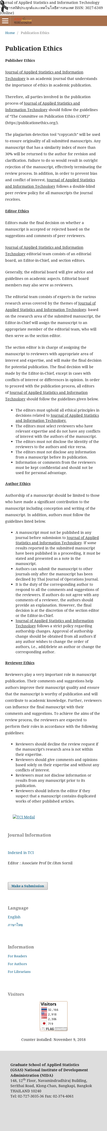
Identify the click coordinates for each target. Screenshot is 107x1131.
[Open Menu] (5, 21)
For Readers (17, 956)
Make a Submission (27, 886)
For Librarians (19, 971)
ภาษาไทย (15, 924)
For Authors (17, 963)
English (14, 916)
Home (10, 32)
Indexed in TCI (21, 852)
